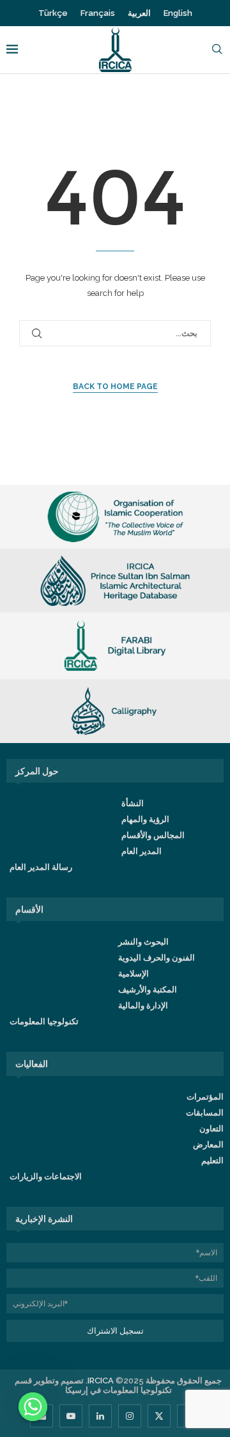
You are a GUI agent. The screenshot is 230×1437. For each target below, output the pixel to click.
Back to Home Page (115, 386)
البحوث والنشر (143, 942)
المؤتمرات (205, 1097)
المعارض (208, 1144)
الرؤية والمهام (145, 819)
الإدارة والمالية (143, 1005)
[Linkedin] (100, 1416)
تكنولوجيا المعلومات (44, 1021)
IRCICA (101, 1380)
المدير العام (141, 851)
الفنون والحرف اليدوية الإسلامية (156, 965)
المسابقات (205, 1112)
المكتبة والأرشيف (147, 989)
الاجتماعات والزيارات (46, 1176)
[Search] (217, 50)
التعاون (211, 1128)
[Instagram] (129, 1416)
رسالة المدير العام (41, 867)
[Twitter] (159, 1416)
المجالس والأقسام (153, 835)
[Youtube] (71, 1416)
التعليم (212, 1160)
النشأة (132, 803)
